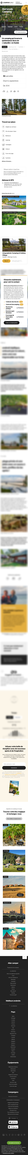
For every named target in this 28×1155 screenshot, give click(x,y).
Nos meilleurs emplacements (14, 818)
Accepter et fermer (14, 1143)
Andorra (13, 1043)
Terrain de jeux (13, 1076)
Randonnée (5, 51)
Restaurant (13, 985)
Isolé (13, 1080)
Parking (13, 992)
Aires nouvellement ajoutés (13, 973)
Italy (13, 1027)
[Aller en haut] (24, 957)
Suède (4, 14)
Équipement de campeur (13, 967)
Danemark (13, 1047)
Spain (13, 1016)
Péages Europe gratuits (13, 1102)
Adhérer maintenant (19, 2)
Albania (13, 1039)
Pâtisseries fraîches (13, 1067)
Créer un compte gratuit (11, 322)
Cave (13, 975)
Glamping (13, 979)
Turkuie (13, 1037)
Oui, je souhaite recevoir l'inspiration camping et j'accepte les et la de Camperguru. (15, 773)
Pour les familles (13, 49)
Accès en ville (13, 1082)
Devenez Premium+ (13, 1096)
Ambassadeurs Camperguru (13, 1100)
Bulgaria (13, 1041)
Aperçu (4, 26)
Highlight (10, 26)
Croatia (13, 1020)
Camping (13, 981)
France (13, 1024)
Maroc (13, 1050)
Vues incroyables (13, 1084)
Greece (13, 1029)
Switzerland (13, 1056)
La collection (13, 971)
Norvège (13, 1052)
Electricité (13, 1070)
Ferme (13, 989)
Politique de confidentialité (11, 774)
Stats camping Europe (13, 1104)
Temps (21, 26)
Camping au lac (12, 47)
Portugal (13, 1018)
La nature (4, 49)
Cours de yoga (13, 1086)
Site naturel (13, 991)
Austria (13, 1022)
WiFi (13, 1072)
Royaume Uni (13, 1033)
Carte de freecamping (13, 1106)
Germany (13, 1031)
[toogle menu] (26, 3)
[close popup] (24, 1109)
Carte (15, 26)
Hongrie (13, 1049)
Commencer (14, 767)
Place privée (13, 983)
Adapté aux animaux (13, 1074)
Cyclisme (20, 47)
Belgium (13, 1045)
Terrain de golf (13, 994)
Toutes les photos (21, 32)
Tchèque (13, 1035)
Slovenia (13, 1025)
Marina (13, 987)
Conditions (18, 773)
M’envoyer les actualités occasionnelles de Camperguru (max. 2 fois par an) (15, 776)
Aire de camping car (13, 977)
